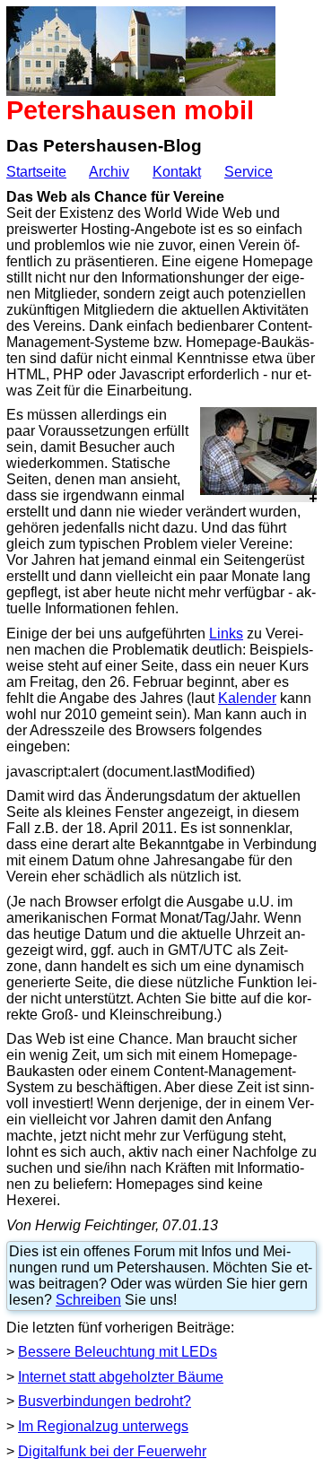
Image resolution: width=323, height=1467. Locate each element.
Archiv (109, 171)
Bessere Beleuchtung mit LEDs (117, 1351)
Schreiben (88, 1299)
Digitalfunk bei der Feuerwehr (112, 1451)
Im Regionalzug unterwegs (103, 1426)
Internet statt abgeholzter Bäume (120, 1377)
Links (226, 633)
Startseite (36, 171)
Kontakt (177, 171)
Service (248, 171)
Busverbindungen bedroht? (104, 1401)
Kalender (247, 698)
